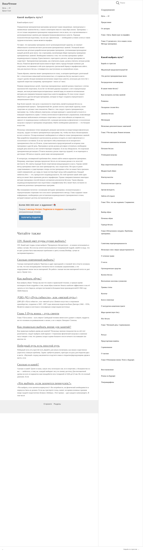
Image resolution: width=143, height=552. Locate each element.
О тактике (105, 353)
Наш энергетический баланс (112, 164)
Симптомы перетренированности (114, 243)
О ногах (104, 262)
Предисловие (106, 22)
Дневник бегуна (107, 113)
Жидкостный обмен (108, 171)
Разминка (104, 101)
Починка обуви (107, 218)
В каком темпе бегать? (109, 88)
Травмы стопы (106, 287)
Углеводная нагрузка (109, 155)
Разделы (57, 404)
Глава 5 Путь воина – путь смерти (38, 313)
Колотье (104, 293)
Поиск (120, 3)
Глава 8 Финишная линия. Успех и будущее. (118, 360)
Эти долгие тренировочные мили (114, 76)
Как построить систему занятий (113, 95)
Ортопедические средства (111, 268)
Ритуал (103, 334)
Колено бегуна (106, 274)
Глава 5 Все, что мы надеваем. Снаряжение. (118, 202)
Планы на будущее (108, 376)
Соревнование (106, 347)
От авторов (105, 28)
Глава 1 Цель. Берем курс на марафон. (115, 35)
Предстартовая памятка (110, 341)
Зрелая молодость (108, 189)
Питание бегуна (107, 148)
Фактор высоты (107, 177)
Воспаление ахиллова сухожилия (113, 281)
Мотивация (105, 120)
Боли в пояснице (107, 300)
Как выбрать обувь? (29, 278)
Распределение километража (112, 82)
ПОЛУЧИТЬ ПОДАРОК (31, 217)
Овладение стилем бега (110, 107)
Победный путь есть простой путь (38, 345)
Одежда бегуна (107, 224)
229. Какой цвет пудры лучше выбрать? (41, 241)
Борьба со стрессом (108, 63)
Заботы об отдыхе (108, 196)
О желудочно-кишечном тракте (113, 306)
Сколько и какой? (28, 364)
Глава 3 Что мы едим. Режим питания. (115, 132)
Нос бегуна (105, 318)
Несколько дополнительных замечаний (116, 126)
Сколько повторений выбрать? (36, 259)
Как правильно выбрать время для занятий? (44, 327)
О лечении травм (107, 256)
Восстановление (107, 369)
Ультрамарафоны (107, 382)
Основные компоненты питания (113, 142)
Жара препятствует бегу (110, 312)
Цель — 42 (105, 16)
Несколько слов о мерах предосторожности (117, 249)
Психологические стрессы (111, 183)
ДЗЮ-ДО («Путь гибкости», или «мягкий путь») (47, 297)
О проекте (48, 404)
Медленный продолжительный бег (114, 69)
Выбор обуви (106, 212)
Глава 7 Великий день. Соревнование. (115, 325)
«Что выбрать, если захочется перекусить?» (44, 383)
